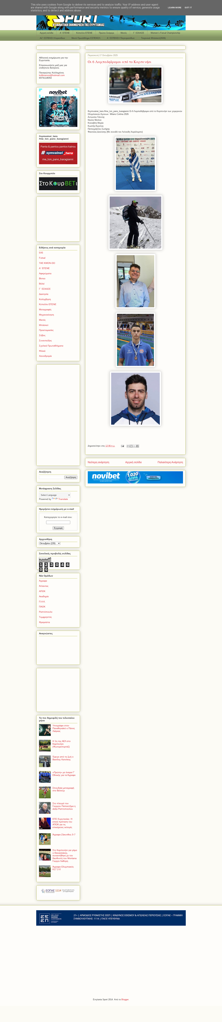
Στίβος (42, 335)
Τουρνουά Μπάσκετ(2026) (153, 38)
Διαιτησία (43, 294)
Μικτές (124, 33)
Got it (188, 7)
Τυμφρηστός (45, 617)
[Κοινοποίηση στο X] (134, 446)
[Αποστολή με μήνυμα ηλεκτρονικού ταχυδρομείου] (128, 446)
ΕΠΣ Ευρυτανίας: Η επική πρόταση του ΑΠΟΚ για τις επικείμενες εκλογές (62, 823)
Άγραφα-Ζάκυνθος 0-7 (63, 834)
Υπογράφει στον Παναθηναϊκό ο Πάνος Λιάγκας (63, 728)
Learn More (174, 7)
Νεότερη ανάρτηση (98, 462)
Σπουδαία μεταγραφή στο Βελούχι (63, 789)
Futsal (42, 258)
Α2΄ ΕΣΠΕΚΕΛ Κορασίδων (52, 38)
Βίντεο (42, 278)
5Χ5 (41, 252)
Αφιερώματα (45, 273)
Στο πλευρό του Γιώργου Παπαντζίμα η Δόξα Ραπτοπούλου (64, 806)
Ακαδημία (44, 596)
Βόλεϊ (41, 283)
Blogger (124, 999)
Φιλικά (42, 351)
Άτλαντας (43, 586)
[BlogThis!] (131, 446)
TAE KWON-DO (47, 263)
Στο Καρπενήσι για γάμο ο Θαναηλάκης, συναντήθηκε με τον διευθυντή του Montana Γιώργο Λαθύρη (64, 855)
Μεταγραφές (45, 309)
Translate (63, 499)
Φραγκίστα (44, 622)
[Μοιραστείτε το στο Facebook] (137, 446)
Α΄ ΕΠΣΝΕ (65, 33)
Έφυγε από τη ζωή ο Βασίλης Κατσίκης (62, 758)
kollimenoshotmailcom (52, 75)
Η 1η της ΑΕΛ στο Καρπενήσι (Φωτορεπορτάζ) (61, 744)
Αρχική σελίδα (46, 33)
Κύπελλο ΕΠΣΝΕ (84, 33)
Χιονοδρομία (45, 356)
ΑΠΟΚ (42, 591)
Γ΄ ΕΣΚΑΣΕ (138, 33)
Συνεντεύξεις (45, 340)
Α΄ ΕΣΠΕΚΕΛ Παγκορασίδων (121, 38)
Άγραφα (43, 580)
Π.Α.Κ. (42, 601)
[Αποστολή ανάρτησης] (122, 446)
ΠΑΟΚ (42, 606)
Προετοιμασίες (46, 330)
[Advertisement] (59, 218)
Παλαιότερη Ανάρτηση (170, 462)
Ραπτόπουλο (45, 612)
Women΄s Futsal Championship (165, 33)
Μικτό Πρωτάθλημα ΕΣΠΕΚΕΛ (86, 38)
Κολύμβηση (45, 299)
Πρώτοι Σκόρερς (106, 33)
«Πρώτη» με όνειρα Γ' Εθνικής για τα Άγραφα (63, 773)
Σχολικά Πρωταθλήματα (51, 345)
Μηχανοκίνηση (46, 314)
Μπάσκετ (43, 325)
